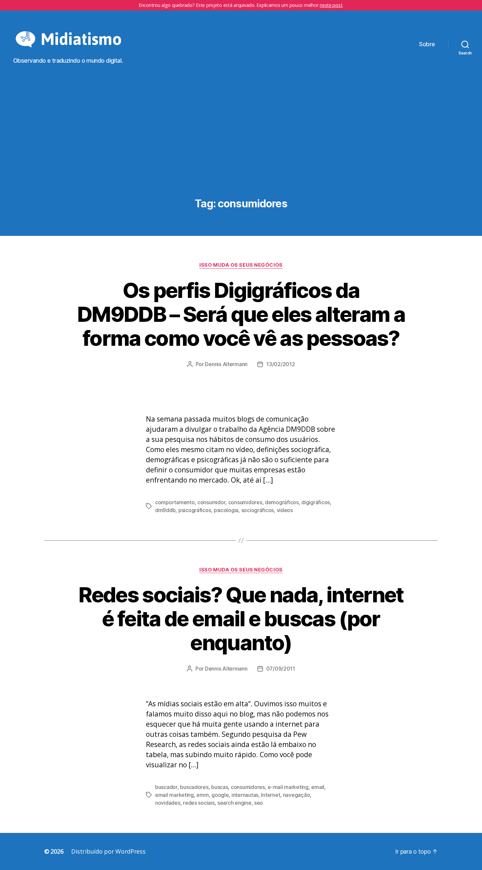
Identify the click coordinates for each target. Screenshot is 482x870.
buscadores (194, 787)
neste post (331, 5)
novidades (167, 802)
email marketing (174, 795)
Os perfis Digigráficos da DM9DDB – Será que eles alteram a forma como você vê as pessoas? (241, 314)
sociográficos (257, 510)
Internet (270, 795)
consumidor (211, 502)
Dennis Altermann (226, 364)
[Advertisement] (241, 149)
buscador (166, 787)
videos (285, 510)
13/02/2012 (280, 364)
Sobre (427, 44)
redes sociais (199, 802)
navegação (296, 795)
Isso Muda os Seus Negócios (240, 265)
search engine (234, 802)
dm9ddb (165, 510)
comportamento (175, 502)
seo (258, 802)
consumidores (245, 502)
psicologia (226, 510)
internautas (244, 795)
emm (202, 795)
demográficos (282, 502)
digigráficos (315, 502)
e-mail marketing (288, 787)
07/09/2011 (280, 668)
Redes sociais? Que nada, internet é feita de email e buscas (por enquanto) (240, 618)
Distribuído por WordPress (108, 851)
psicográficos (194, 510)
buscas (219, 787)
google (220, 795)
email (317, 787)
